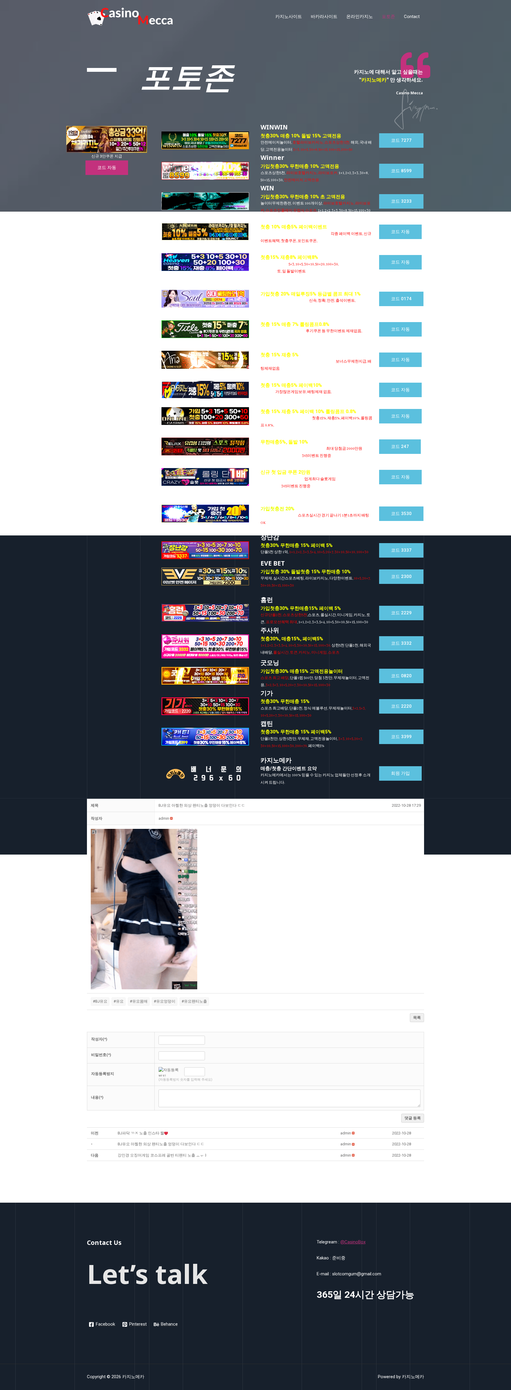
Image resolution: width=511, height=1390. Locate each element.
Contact (412, 16)
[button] (106, 167)
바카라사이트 (324, 16)
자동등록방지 (102, 1073)
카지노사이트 (288, 16)
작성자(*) (99, 1039)
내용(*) (97, 1097)
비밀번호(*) (101, 1055)
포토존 (388, 16)
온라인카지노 (359, 16)
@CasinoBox (353, 1242)
